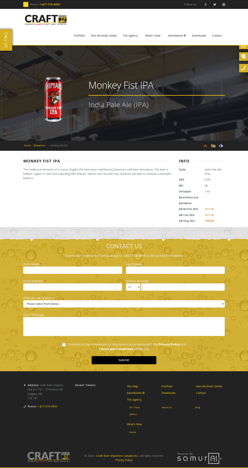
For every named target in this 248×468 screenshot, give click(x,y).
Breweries (39, 145)
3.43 (207, 191)
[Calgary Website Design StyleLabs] (199, 458)
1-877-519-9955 (49, 4)
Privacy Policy (124, 460)
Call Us (6, 40)
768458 (209, 221)
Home (27, 145)
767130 (209, 215)
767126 (209, 209)
